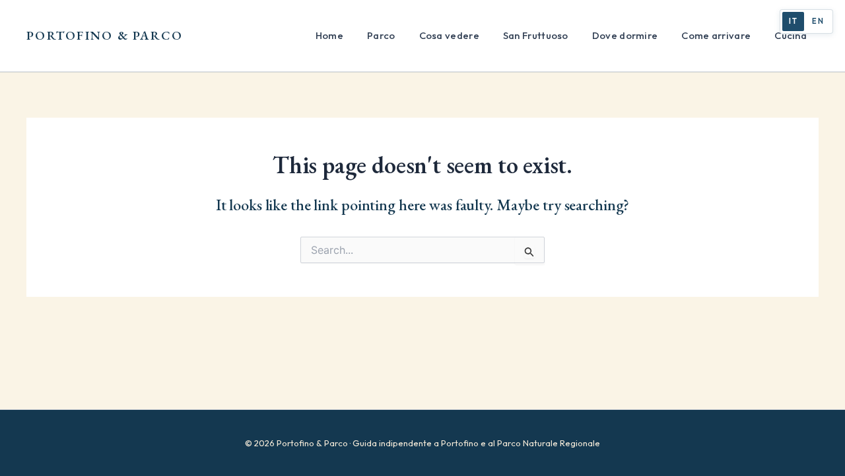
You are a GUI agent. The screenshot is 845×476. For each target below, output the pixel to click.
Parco (381, 35)
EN (818, 21)
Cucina (790, 35)
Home (329, 35)
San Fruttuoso (535, 35)
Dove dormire (625, 35)
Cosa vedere (449, 35)
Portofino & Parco (105, 35)
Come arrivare (716, 35)
